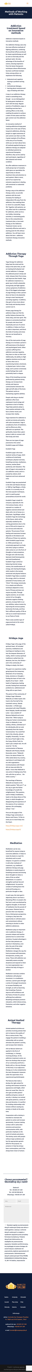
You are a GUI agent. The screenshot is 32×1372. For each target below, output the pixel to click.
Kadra (6, 1297)
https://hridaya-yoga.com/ (14, 826)
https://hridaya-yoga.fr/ (13, 829)
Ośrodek (23, 1297)
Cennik (7, 1302)
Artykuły (14, 1297)
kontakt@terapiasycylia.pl (18, 1330)
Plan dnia (15, 1302)
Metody (7, 1307)
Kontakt (23, 1307)
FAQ (21, 1302)
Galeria (14, 1307)
